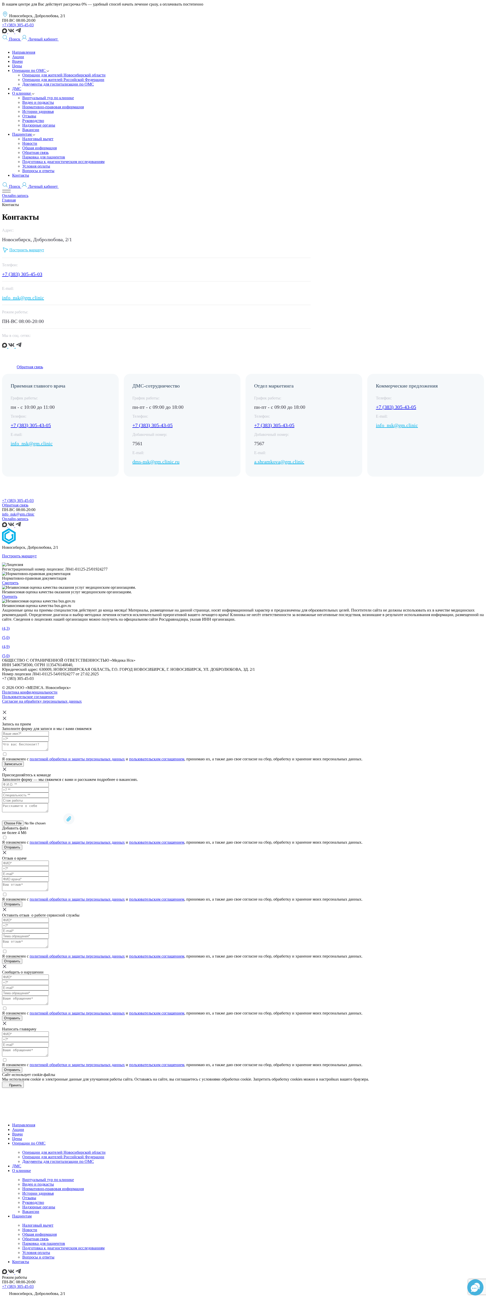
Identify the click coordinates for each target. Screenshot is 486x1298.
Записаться (13, 764)
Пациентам (22, 1216)
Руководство (33, 1202)
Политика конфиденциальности (29, 692)
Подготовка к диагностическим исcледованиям (63, 1248)
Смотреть (10, 583)
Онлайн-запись (15, 195)
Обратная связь (30, 367)
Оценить (9, 596)
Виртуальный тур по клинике (48, 1180)
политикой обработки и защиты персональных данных (77, 759)
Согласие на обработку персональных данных (42, 701)
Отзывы (29, 1198)
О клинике (21, 1170)
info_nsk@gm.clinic (23, 297)
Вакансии (30, 1211)
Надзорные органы (38, 1207)
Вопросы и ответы (38, 1257)
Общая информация (39, 1234)
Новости (29, 1230)
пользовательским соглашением (156, 759)
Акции (18, 1129)
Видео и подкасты (38, 1184)
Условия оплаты (36, 1252)
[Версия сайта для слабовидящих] (62, 39)
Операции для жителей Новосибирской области (64, 1152)
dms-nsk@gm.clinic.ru (155, 461)
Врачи (17, 1134)
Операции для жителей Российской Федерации (63, 1157)
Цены (17, 1139)
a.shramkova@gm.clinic (279, 461)
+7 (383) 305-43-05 (31, 425)
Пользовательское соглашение (28, 697)
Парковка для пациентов (43, 1243)
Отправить (12, 847)
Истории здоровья (38, 1193)
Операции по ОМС (29, 1143)
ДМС (16, 1166)
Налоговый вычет (37, 1225)
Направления (23, 1125)
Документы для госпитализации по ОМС (58, 1161)
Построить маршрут (19, 556)
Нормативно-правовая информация (53, 1189)
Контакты (20, 1262)
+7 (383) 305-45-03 (18, 25)
